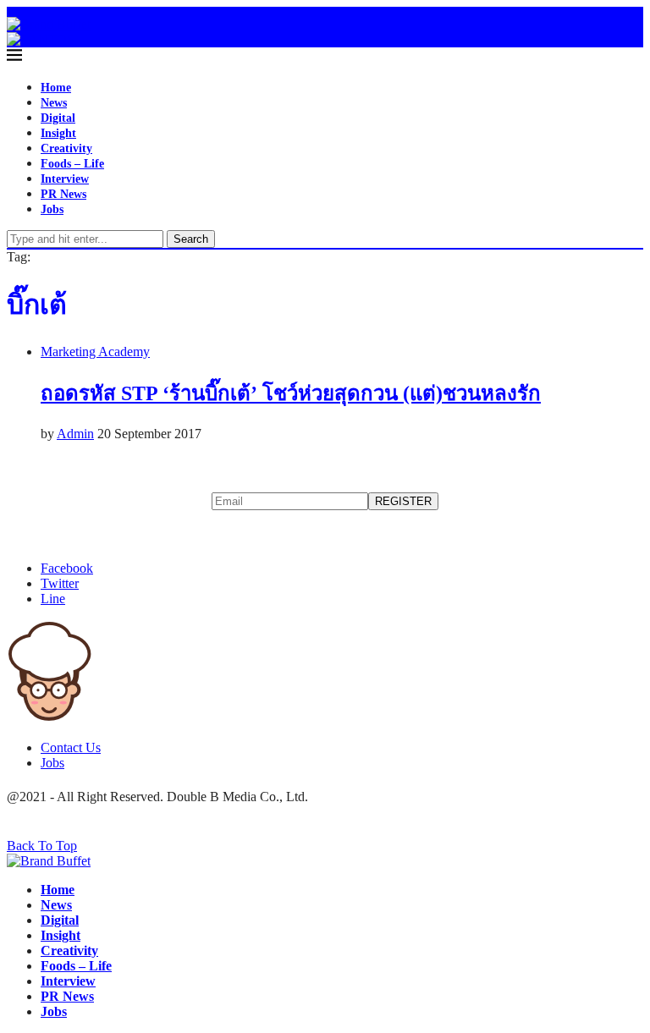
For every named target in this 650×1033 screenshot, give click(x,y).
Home (56, 87)
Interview (65, 179)
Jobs (52, 209)
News (54, 102)
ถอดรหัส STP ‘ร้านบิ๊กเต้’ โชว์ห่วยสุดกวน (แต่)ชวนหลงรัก (291, 393)
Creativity (66, 148)
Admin (75, 433)
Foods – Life (72, 163)
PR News (63, 194)
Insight (58, 133)
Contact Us (71, 747)
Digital (58, 118)
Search (191, 239)
